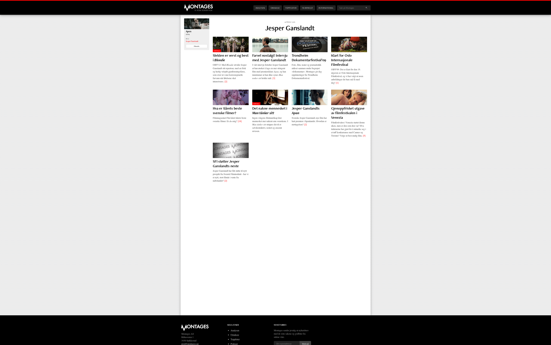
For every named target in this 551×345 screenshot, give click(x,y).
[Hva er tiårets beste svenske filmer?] (231, 97)
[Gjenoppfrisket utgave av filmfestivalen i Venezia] (349, 97)
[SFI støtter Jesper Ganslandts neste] (231, 150)
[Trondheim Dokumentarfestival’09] (310, 44)
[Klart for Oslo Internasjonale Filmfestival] (349, 44)
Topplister (290, 7)
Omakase (275, 7)
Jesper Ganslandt (192, 41)
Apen (188, 31)
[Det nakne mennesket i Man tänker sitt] (270, 97)
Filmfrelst (307, 7)
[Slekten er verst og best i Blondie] (231, 44)
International (326, 7)
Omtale (217, 51)
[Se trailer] (196, 28)
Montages (189, 5)
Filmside (196, 46)
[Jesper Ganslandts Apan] (310, 97)
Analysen (260, 7)
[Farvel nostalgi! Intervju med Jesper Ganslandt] (270, 44)
